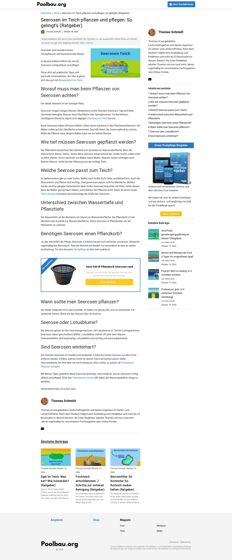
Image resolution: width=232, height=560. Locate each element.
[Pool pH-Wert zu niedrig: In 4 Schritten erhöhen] (153, 275)
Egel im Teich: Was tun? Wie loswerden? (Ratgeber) (55, 481)
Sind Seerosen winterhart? (163, 136)
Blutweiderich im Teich (70, 80)
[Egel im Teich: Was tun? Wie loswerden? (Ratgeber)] (56, 464)
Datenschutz (185, 542)
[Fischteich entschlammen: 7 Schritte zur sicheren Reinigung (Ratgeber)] (91, 464)
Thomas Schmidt (63, 401)
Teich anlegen (48, 193)
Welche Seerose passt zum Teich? (167, 110)
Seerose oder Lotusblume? (163, 131)
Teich (56, 13)
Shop (96, 520)
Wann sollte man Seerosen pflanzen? (169, 127)
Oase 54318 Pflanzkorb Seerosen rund (109, 266)
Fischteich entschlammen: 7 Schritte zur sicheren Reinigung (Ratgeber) (90, 483)
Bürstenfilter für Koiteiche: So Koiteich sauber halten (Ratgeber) (122, 483)
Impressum (174, 542)
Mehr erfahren (86, 43)
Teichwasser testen (83, 377)
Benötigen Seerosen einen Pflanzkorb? (169, 122)
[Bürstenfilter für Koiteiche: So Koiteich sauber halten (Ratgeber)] (125, 464)
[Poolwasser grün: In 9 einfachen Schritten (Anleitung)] (153, 293)
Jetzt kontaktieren (182, 4)
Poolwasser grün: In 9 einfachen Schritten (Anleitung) (172, 293)
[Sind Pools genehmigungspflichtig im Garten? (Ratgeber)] (153, 235)
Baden (160, 531)
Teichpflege (79, 249)
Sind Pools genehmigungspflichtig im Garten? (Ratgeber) (175, 234)
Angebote (57, 520)
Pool (122, 525)
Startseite (46, 13)
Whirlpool (161, 525)
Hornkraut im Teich (97, 118)
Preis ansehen (108, 282)
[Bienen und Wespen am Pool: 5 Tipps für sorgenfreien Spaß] (153, 257)
